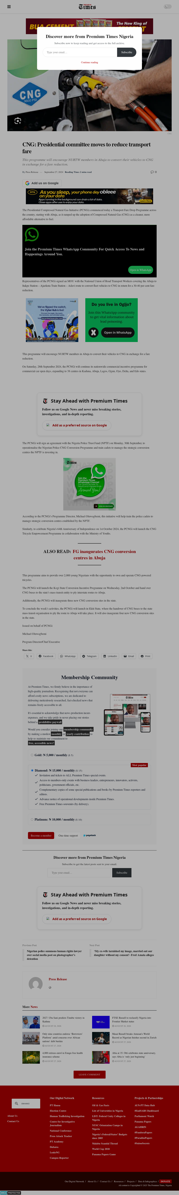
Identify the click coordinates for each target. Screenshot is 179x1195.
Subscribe (126, 52)
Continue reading (89, 62)
